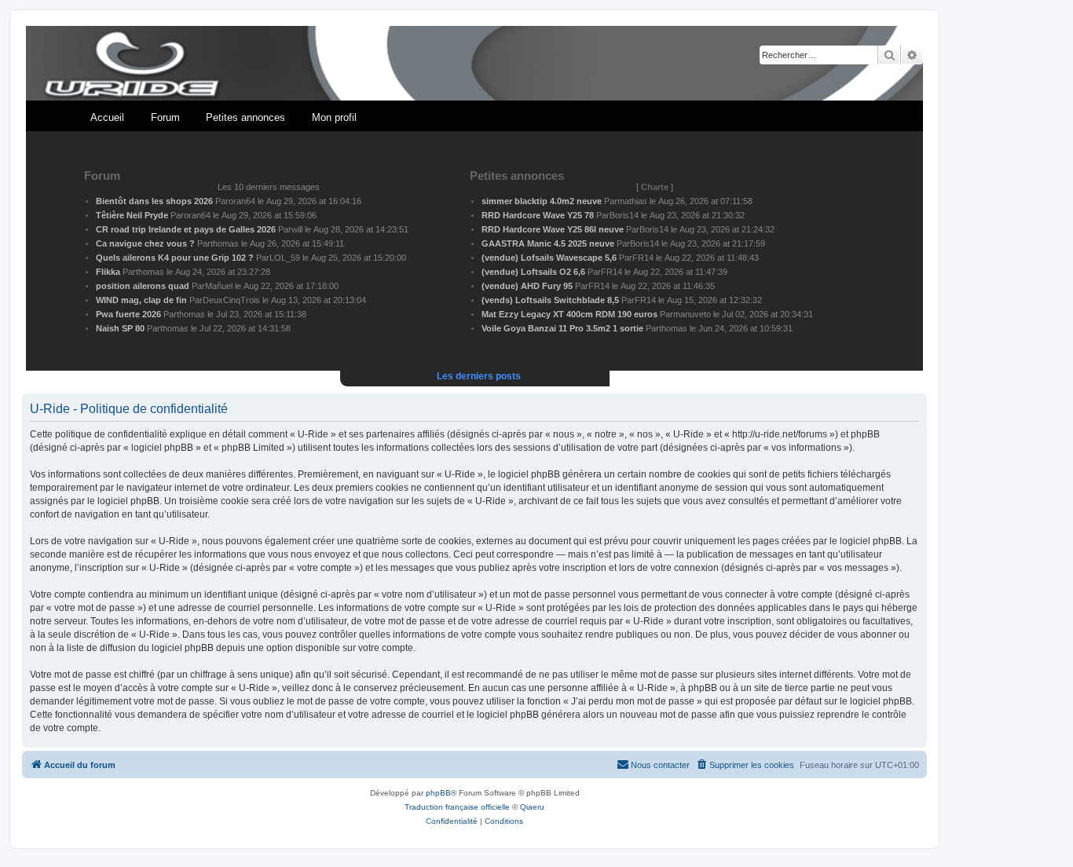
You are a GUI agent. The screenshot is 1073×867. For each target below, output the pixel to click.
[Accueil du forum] (474, 64)
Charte (654, 187)
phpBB (438, 792)
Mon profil (334, 117)
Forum (165, 117)
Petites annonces (245, 117)
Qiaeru (532, 807)
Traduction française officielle (457, 807)
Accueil (107, 117)
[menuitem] (744, 764)
